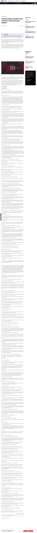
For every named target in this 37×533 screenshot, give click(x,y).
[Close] (36, 531)
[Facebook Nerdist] (1, 3)
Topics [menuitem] (16, 3)
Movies (26, 24)
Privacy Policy (6, 532)
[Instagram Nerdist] (4, 3)
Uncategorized (3, 16)
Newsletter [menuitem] (20, 3)
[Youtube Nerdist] (5, 3)
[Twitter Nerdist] (2, 3)
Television (27, 19)
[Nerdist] (4, 1)
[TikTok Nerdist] (7, 3)
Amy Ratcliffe (3, 25)
